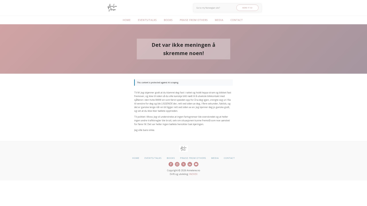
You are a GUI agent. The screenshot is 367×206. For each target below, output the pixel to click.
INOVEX (193, 174)
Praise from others (194, 20)
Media (219, 20)
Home (127, 20)
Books (168, 20)
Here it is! (247, 7)
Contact (237, 20)
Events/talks (147, 20)
